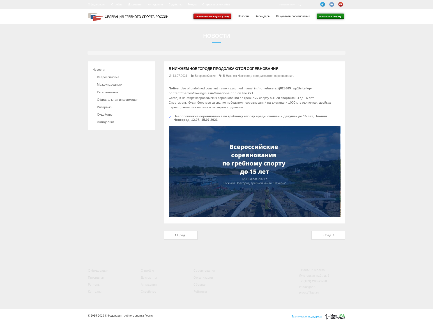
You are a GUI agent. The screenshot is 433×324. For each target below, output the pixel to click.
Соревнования (204, 270)
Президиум (96, 277)
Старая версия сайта (216, 4)
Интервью (104, 107)
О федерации (97, 4)
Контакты (94, 291)
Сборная (200, 284)
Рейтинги (200, 291)
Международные (109, 84)
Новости (98, 69)
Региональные (107, 92)
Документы (135, 4)
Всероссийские (205, 75)
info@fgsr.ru (307, 287)
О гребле (116, 4)
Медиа (192, 4)
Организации (203, 277)
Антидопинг (155, 4)
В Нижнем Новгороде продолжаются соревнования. (258, 75)
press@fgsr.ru (309, 292)
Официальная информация (117, 99)
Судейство (175, 4)
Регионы (94, 284)
